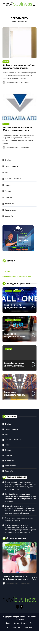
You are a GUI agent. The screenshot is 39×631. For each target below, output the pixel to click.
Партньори (11, 627)
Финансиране (10, 210)
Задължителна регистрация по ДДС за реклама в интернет (17, 128)
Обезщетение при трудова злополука (16, 276)
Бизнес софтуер (11, 166)
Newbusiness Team (12, 82)
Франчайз (9, 216)
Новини (6, 61)
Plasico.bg (6, 271)
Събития (8, 197)
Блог (7, 172)
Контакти (28, 627)
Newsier (31, 617)
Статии (8, 191)
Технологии (9, 204)
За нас (20, 627)
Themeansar (19, 619)
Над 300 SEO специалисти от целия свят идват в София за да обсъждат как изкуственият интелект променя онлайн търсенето (20, 497)
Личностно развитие (13, 179)
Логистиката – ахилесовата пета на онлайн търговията (14, 395)
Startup (8, 160)
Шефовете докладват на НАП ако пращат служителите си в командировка (18, 68)
